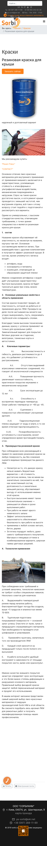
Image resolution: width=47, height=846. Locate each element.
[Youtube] (28, 7)
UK (19, 7)
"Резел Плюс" (8, 164)
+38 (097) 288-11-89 (26, 822)
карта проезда (23, 813)
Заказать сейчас (13, 71)
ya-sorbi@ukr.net (13, 13)
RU (22, 7)
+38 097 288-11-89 (15, 10)
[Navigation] (44, 21)
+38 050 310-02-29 (33, 10)
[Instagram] (31, 7)
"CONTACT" (7, 169)
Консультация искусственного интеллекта (25, 15)
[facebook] (24, 7)
